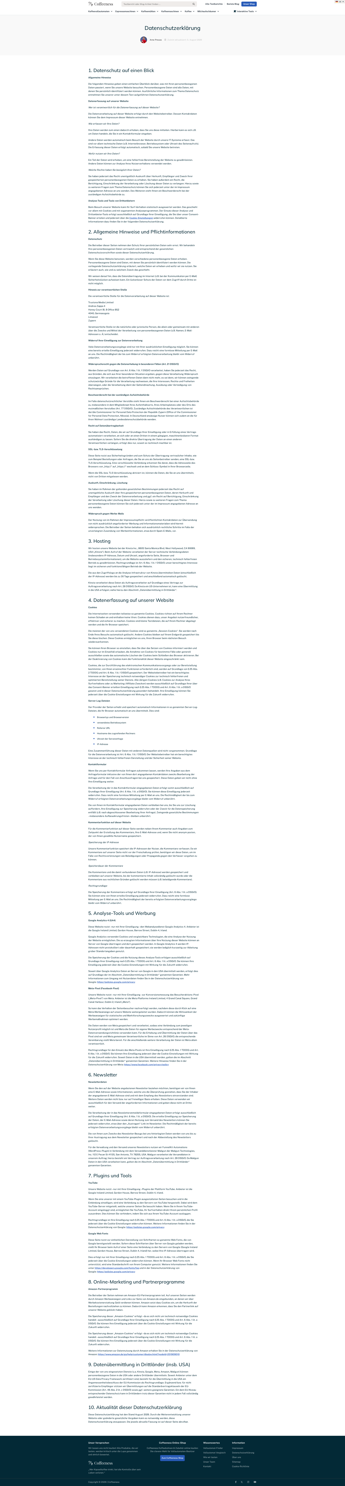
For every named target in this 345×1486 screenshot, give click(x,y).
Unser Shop (249, 4)
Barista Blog (233, 4)
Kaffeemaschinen (170, 11)
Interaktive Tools (245, 11)
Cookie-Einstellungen (141, 218)
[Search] (194, 4)
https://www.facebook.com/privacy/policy (146, 1064)
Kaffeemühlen (148, 11)
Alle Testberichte (214, 4)
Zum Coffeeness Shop (172, 1458)
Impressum (237, 1448)
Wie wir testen (210, 1457)
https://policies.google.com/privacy (116, 982)
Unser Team (209, 1462)
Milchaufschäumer (206, 11)
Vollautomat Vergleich (214, 1452)
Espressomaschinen (125, 11)
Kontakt (207, 1466)
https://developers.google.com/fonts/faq (117, 1268)
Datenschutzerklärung (243, 1452)
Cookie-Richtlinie (240, 1466)
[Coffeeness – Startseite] (100, 4)
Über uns (236, 1457)
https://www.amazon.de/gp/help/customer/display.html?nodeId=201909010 (139, 1354)
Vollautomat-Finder (213, 1448)
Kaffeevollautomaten (98, 11)
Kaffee (188, 11)
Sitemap (236, 1462)
